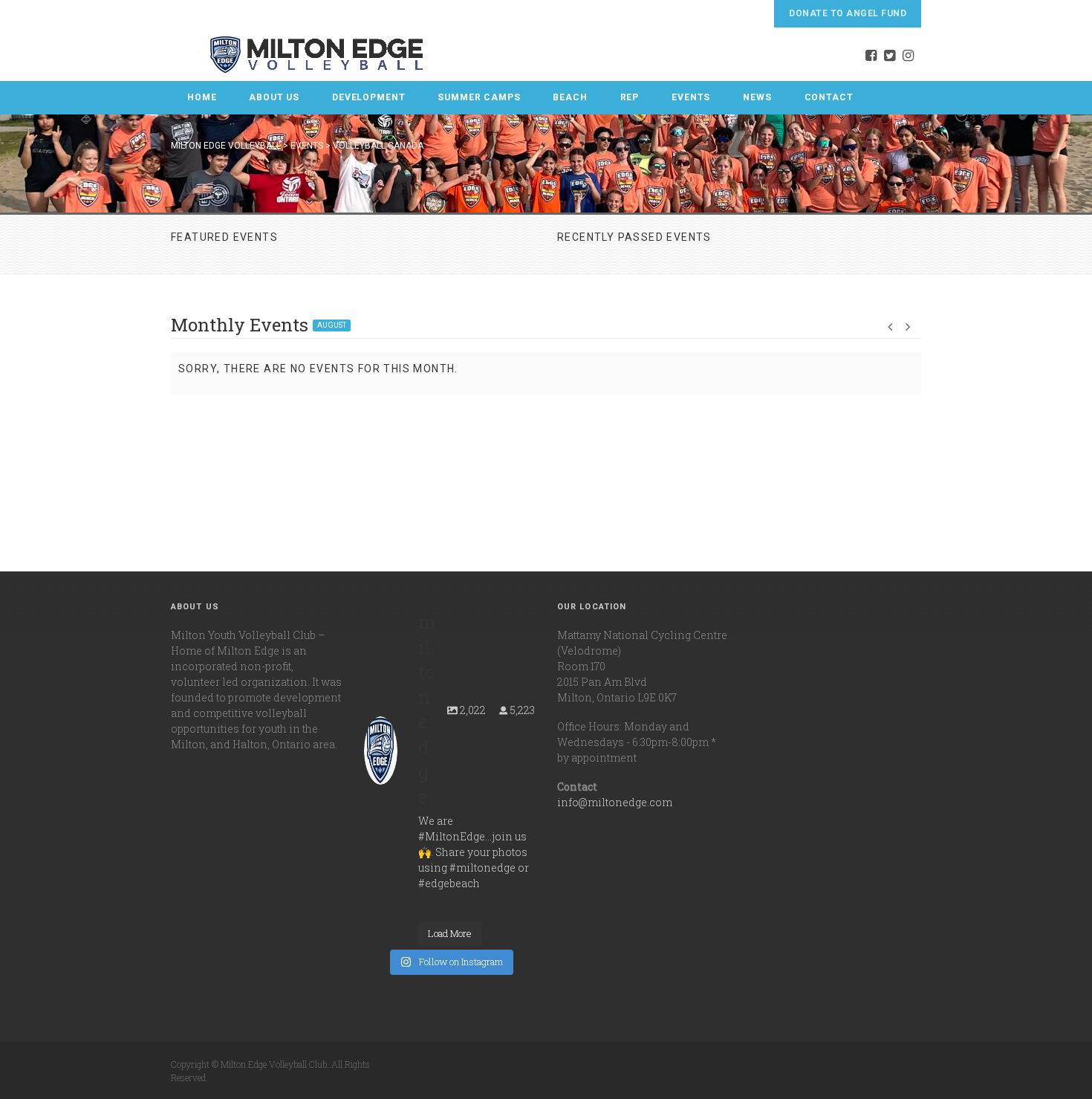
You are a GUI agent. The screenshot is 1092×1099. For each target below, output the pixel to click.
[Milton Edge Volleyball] (298, 54)
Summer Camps (479, 97)
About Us (274, 97)
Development (368, 97)
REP (630, 97)
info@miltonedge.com (614, 802)
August (331, 325)
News (757, 97)
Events (691, 97)
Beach (570, 97)
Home (201, 97)
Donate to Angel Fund (847, 13)
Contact (829, 97)
